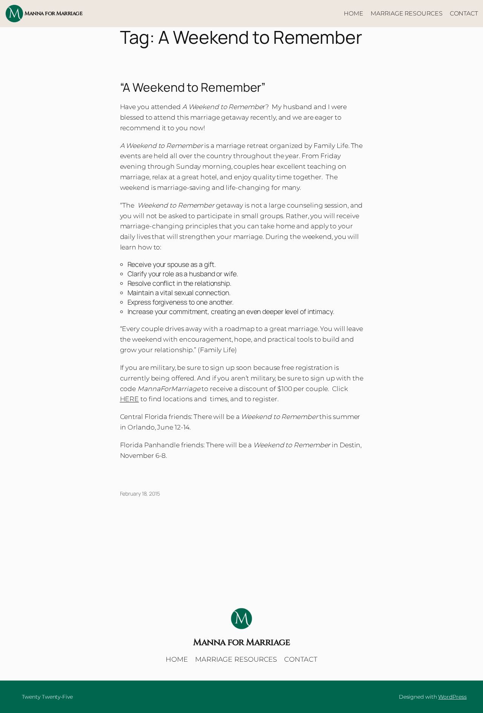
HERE (129, 399)
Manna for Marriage (53, 13)
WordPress (452, 696)
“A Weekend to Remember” (193, 87)
